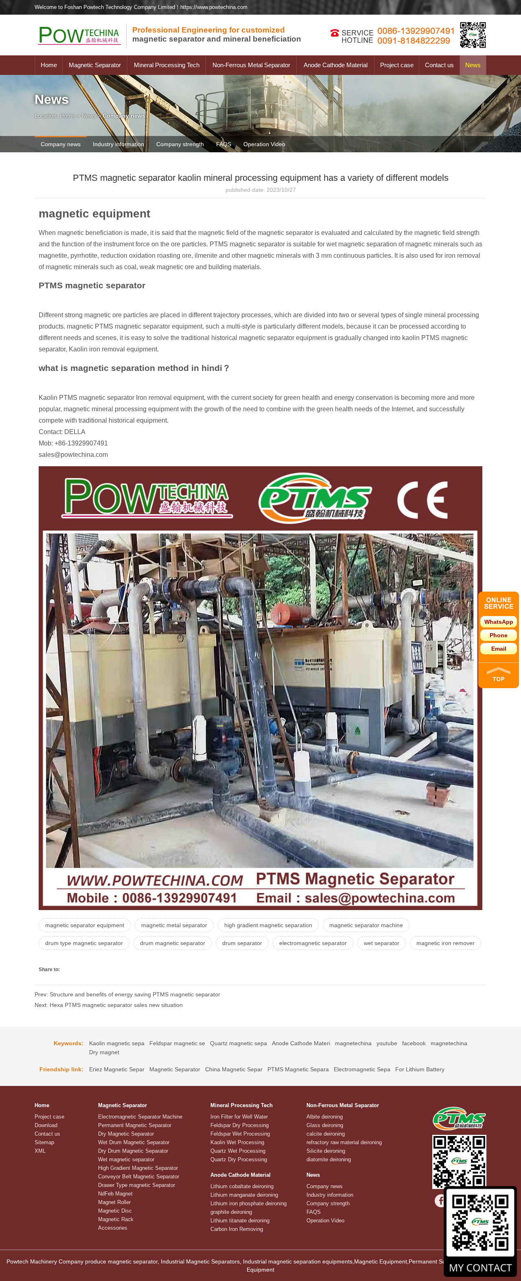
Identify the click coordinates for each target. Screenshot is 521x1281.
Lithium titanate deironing (239, 1220)
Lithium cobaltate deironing (242, 1186)
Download (46, 1125)
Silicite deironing (325, 1151)
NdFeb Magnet (115, 1194)
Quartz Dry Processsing (238, 1159)
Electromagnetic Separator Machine (140, 1117)
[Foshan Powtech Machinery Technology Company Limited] (83, 53)
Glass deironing (324, 1125)
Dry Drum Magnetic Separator (133, 1151)
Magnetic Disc (115, 1211)
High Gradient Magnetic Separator (138, 1168)
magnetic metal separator (174, 925)
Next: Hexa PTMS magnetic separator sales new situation (109, 1005)
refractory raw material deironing (344, 1142)
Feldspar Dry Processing (239, 1125)
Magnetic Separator (95, 64)
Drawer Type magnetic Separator (136, 1185)
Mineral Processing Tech (166, 64)
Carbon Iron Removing (236, 1229)
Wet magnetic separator (126, 1159)
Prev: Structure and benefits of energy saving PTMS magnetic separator (127, 994)
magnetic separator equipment (84, 925)
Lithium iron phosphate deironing (248, 1203)
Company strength (180, 144)
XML (40, 1151)
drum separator (242, 943)
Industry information (118, 144)
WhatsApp (498, 622)
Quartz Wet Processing (237, 1151)
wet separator (381, 943)
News (473, 64)
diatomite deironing (328, 1159)
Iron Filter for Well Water (239, 1117)
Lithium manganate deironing (244, 1195)
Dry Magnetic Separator (126, 1134)
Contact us (439, 64)
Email (498, 648)
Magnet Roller (114, 1202)
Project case (397, 64)
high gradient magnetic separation (268, 925)
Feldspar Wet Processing (240, 1134)
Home (49, 64)
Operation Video (264, 144)
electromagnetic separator (313, 943)
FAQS (223, 144)
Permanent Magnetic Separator (134, 1125)
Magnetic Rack (116, 1219)
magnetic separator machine (366, 925)
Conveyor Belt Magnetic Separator (138, 1177)
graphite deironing (231, 1212)
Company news (61, 144)
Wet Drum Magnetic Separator (133, 1142)
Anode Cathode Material (336, 64)
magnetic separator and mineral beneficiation (216, 34)
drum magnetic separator (172, 943)
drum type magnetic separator (84, 943)
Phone (499, 635)
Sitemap (44, 1142)
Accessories (112, 1228)
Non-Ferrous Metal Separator (251, 64)
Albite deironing (324, 1117)
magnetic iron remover (445, 943)
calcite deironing (325, 1134)
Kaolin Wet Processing (237, 1142)
